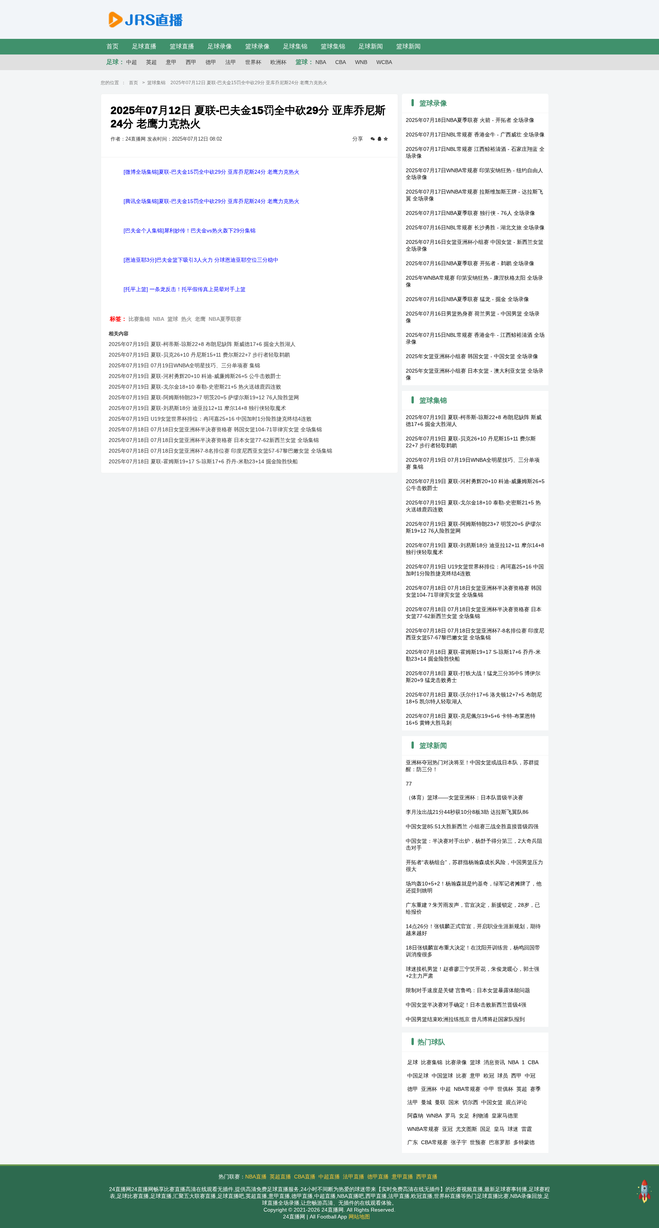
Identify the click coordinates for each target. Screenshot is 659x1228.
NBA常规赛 (467, 1089)
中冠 (530, 1076)
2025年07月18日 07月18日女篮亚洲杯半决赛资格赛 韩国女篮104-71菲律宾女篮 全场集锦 (215, 429)
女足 (464, 1116)
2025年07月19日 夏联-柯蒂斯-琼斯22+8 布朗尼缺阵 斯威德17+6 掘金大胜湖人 (202, 344)
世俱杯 (505, 1089)
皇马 (499, 1129)
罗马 (450, 1116)
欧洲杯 (278, 62)
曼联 (440, 1102)
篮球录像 (257, 46)
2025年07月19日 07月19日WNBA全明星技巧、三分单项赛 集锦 (184, 365)
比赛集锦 (139, 319)
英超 (151, 62)
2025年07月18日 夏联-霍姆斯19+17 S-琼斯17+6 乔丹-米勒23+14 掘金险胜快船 (203, 461)
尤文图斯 (466, 1129)
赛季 (535, 1089)
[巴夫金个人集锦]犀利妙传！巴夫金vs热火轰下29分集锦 (190, 230)
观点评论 (516, 1102)
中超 (131, 62)
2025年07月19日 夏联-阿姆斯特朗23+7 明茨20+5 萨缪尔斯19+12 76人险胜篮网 (204, 397)
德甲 (211, 62)
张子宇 (459, 1142)
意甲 (171, 62)
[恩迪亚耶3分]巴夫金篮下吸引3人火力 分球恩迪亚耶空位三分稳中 (201, 260)
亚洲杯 (429, 1089)
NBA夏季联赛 (225, 319)
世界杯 (253, 62)
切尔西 (470, 1102)
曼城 (426, 1102)
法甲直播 (353, 1177)
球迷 (513, 1129)
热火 (186, 319)
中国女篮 (492, 1102)
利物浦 (481, 1116)
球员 (502, 1076)
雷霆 (526, 1129)
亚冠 (447, 1129)
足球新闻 (370, 46)
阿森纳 (415, 1116)
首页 (112, 46)
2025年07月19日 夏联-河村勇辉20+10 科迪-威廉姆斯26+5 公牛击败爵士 (195, 376)
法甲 (230, 62)
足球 (412, 1062)
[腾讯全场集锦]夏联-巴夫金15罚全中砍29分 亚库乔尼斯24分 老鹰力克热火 (211, 201)
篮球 (172, 319)
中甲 (489, 1089)
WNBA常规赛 (423, 1129)
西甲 (191, 62)
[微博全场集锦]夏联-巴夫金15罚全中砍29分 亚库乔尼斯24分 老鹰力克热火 (211, 172)
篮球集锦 (333, 46)
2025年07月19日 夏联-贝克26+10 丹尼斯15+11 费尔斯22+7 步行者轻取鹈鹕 (199, 355)
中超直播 (329, 1177)
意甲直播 (402, 1177)
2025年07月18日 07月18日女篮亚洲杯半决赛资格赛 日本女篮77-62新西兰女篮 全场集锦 (214, 440)
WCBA (384, 62)
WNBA (434, 1116)
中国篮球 (442, 1076)
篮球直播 (182, 46)
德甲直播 (378, 1177)
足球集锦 (295, 46)
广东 (412, 1142)
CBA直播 (304, 1177)
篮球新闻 (408, 46)
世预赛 (478, 1142)
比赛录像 (456, 1062)
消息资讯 (494, 1062)
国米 (453, 1102)
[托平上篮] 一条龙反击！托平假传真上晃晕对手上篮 (185, 289)
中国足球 (418, 1076)
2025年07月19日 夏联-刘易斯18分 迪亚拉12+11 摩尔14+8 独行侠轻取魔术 (197, 408)
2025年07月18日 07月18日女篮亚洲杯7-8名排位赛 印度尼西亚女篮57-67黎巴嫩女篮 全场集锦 (220, 451)
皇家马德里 (505, 1116)
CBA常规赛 (434, 1142)
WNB (361, 62)
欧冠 (489, 1076)
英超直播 (280, 1177)
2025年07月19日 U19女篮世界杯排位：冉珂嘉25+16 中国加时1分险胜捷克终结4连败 (210, 419)
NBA (320, 62)
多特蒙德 (524, 1142)
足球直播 (144, 46)
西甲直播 (426, 1177)
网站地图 (359, 1217)
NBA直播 (256, 1177)
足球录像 (219, 46)
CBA (340, 62)
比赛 (461, 1076)
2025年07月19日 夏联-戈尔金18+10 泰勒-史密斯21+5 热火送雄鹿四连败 (195, 387)
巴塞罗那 (499, 1142)
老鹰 (200, 319)
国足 (485, 1129)
